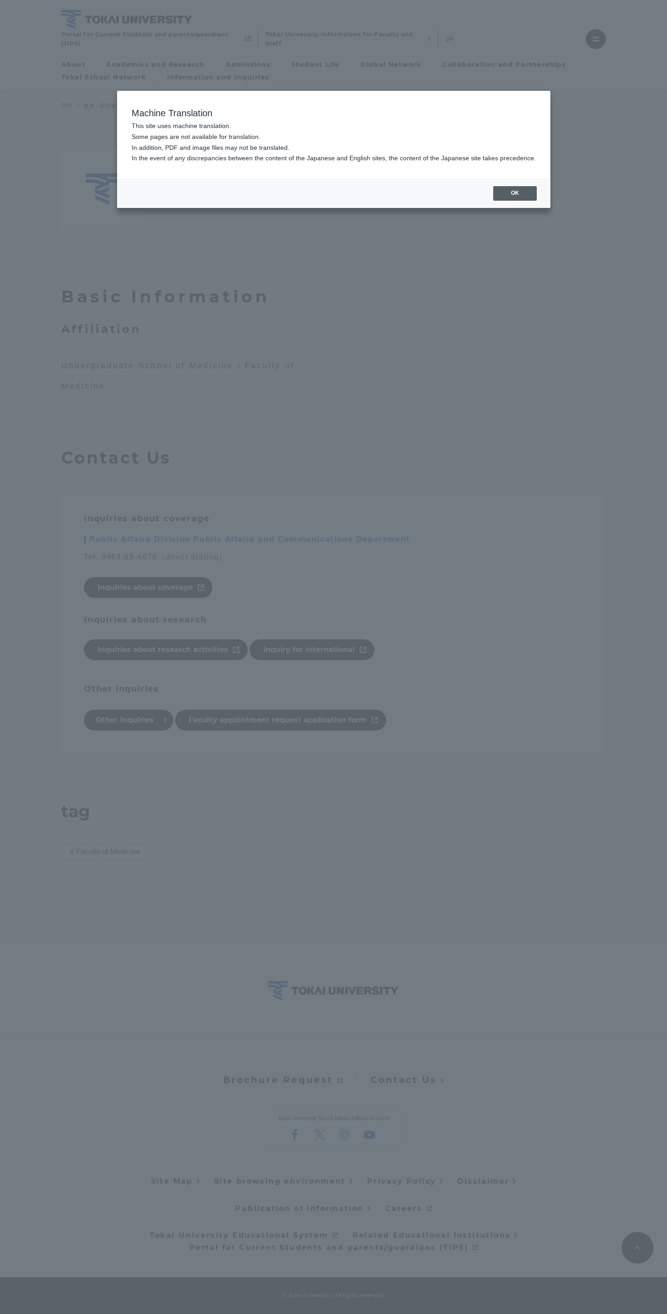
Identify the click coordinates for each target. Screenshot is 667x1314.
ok (515, 193)
